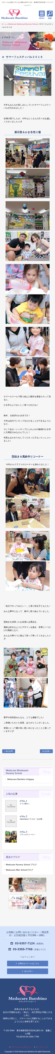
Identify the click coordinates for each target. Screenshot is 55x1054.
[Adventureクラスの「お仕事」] (12, 821)
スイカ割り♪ (24, 804)
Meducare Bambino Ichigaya (20, 779)
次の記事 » (46, 751)
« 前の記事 (8, 751)
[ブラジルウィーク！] (12, 837)
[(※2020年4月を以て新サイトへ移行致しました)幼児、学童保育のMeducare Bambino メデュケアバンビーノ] (28, 994)
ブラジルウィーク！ (28, 835)
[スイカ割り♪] (12, 806)
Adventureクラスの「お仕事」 (32, 819)
